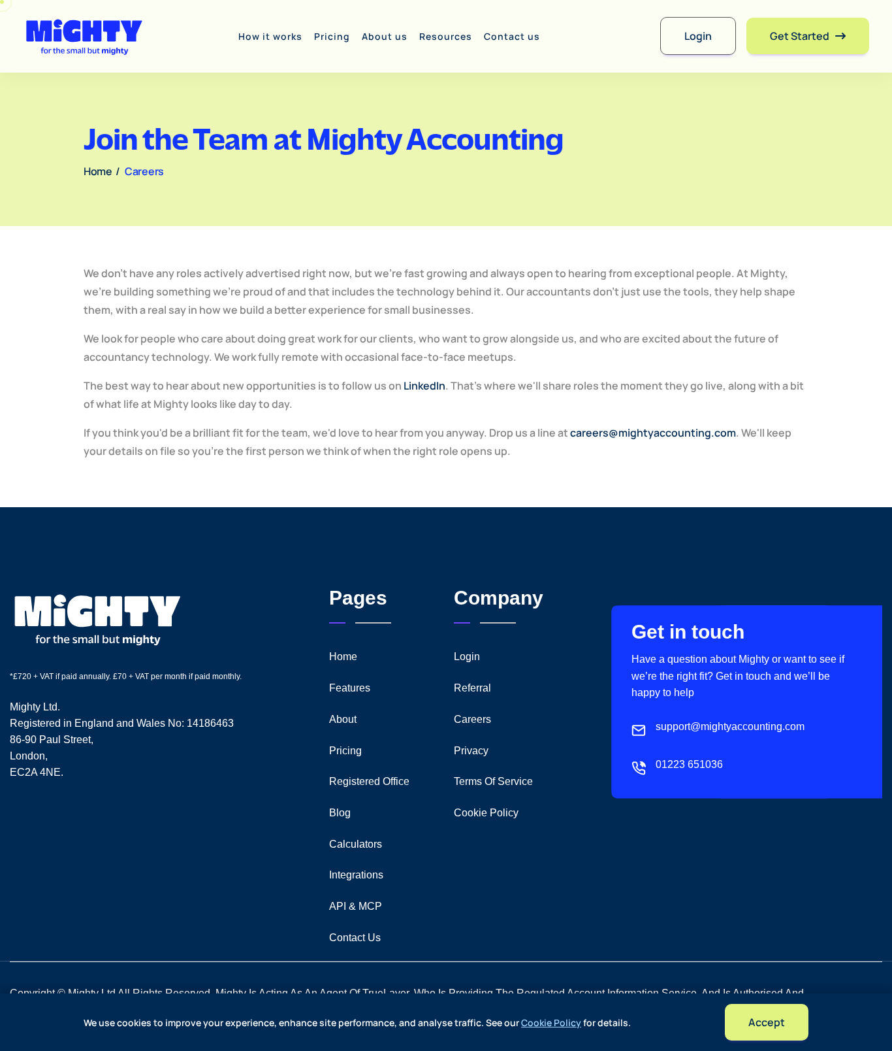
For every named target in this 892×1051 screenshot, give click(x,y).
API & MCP (355, 906)
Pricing (332, 36)
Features (349, 687)
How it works (270, 36)
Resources (445, 36)
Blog (340, 812)
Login (467, 656)
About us (384, 36)
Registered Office (369, 781)
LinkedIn (424, 385)
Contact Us (355, 937)
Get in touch (687, 631)
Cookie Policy (551, 1022)
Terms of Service (493, 781)
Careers (472, 719)
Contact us (512, 36)
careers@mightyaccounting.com (653, 432)
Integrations (356, 874)
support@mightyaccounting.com (730, 726)
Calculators (355, 844)
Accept (766, 1022)
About (343, 719)
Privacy (471, 750)
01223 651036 (689, 764)
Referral (472, 687)
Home (101, 171)
